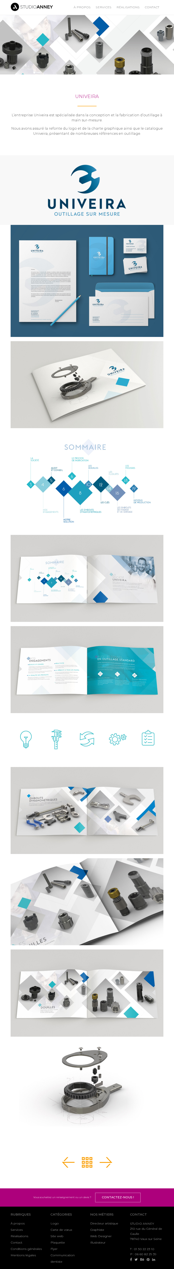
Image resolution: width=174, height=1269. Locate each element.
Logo (55, 1223)
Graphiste (97, 1230)
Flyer (54, 1249)
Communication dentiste (63, 1258)
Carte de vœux (61, 1230)
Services (103, 7)
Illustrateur (97, 1242)
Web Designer (101, 1236)
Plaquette (58, 1242)
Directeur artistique (104, 1223)
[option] (87, 44)
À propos (82, 7)
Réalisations (128, 7)
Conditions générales (26, 1249)
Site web (57, 1236)
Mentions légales (23, 1255)
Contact (152, 7)
